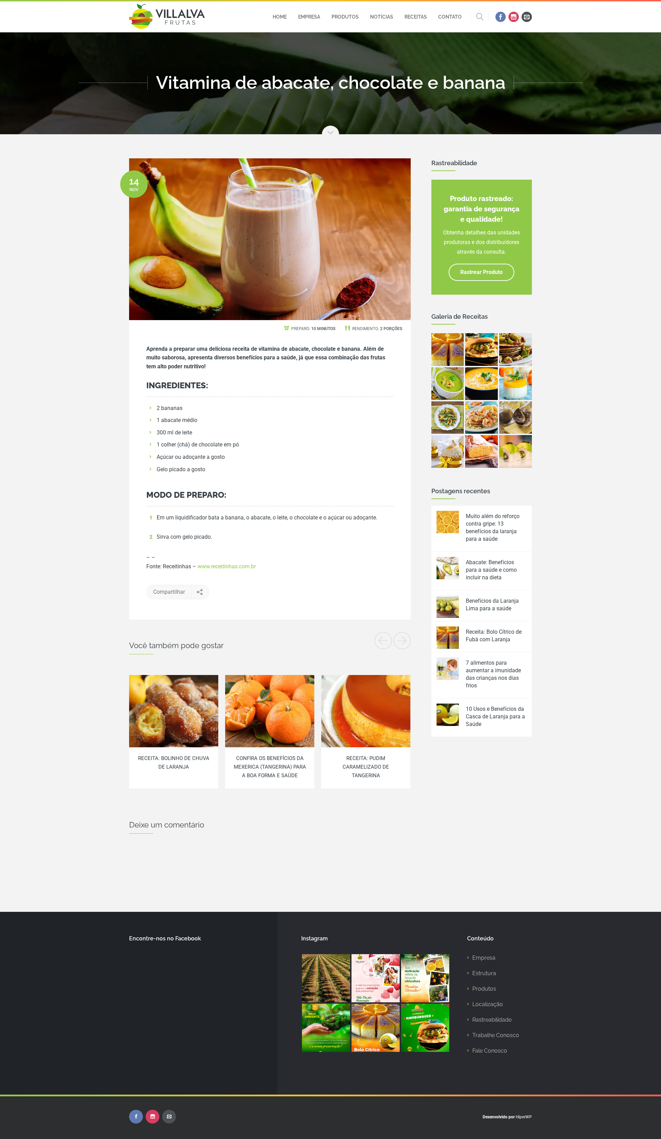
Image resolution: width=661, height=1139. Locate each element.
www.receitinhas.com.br (227, 566)
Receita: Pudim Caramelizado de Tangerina (366, 767)
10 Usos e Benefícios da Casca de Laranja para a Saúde (495, 716)
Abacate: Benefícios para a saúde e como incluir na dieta (491, 570)
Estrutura (484, 973)
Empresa (483, 958)
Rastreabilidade (492, 1019)
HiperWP (524, 1117)
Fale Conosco (489, 1050)
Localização (487, 1004)
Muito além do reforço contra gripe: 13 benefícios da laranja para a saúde (493, 527)
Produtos (484, 988)
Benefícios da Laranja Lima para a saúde (492, 605)
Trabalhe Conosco (495, 1035)
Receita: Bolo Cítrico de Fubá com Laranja (494, 636)
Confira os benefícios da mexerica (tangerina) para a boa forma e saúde (270, 767)
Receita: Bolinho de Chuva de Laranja (173, 762)
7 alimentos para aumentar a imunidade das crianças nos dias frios (493, 674)
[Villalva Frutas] (167, 16)
